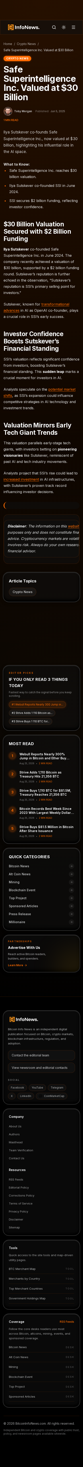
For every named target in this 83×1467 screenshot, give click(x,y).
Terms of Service (21, 1203)
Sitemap (14, 1227)
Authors (14, 1134)
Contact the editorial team (30, 1055)
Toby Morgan (23, 111)
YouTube (37, 1087)
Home (8, 44)
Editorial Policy (19, 1187)
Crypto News (26, 44)
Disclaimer (16, 1219)
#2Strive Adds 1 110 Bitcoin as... (32, 713)
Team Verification (21, 1150)
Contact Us (16, 1158)
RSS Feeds (16, 1179)
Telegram (57, 1087)
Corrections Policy (21, 1195)
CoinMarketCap (54, 1096)
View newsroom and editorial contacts (40, 1067)
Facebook (17, 1087)
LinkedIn (25, 1096)
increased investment (21, 479)
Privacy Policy (18, 1211)
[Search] (54, 27)
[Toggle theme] (64, 27)
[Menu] (73, 27)
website (74, 526)
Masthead (16, 1142)
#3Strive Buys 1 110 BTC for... (30, 721)
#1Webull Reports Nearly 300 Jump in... (37, 704)
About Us (15, 1126)
